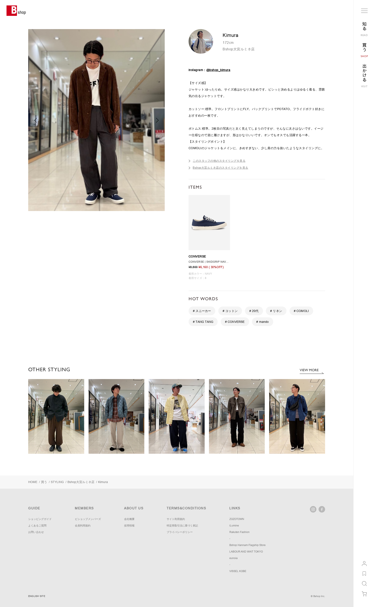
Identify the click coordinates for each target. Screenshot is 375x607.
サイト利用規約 (176, 519)
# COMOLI (301, 311)
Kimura (103, 482)
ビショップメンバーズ (88, 519)
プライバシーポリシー (180, 532)
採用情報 (129, 525)
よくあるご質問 (37, 525)
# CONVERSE (235, 321)
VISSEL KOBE (237, 571)
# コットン (230, 311)
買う (44, 482)
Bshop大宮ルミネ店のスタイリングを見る (220, 167)
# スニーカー (202, 311)
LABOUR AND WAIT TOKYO (246, 551)
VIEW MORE (309, 370)
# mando (262, 321)
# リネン (276, 311)
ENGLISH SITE (36, 596)
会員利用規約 (82, 525)
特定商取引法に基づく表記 (182, 525)
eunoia (233, 558)
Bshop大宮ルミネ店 (239, 49)
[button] (157, 120)
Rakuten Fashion (239, 532)
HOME (32, 482)
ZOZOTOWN (236, 519)
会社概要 (129, 519)
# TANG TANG (203, 321)
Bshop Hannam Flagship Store (247, 545)
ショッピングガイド (40, 519)
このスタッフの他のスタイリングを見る (219, 160)
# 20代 (254, 311)
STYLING (57, 482)
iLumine (234, 525)
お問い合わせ (36, 532)
